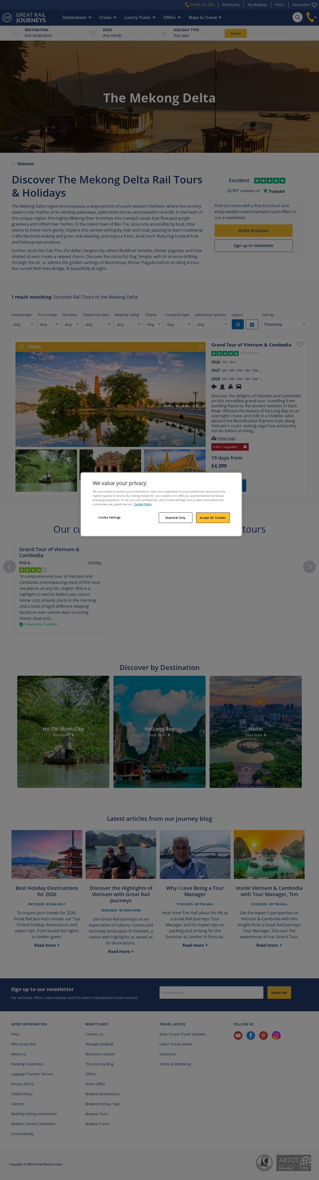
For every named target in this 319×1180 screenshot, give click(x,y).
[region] (161, 504)
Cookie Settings (109, 517)
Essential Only (175, 517)
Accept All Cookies (213, 517)
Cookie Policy (143, 504)
